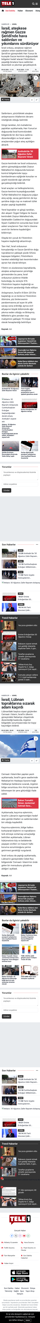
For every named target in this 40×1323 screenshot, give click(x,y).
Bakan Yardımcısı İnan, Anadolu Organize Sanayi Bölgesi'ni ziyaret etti (29, 937)
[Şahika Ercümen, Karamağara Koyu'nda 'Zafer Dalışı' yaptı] (10, 446)
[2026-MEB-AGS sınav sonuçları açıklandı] (29, 970)
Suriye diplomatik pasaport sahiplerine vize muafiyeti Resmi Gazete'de (28, 455)
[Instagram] (20, 1236)
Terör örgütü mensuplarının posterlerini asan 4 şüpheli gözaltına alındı (29, 391)
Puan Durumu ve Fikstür (28, 1249)
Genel (14, 24)
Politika (21, 604)
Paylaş (6, 99)
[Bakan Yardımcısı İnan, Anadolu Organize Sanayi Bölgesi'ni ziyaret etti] (29, 928)
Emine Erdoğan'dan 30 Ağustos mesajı (29, 410)
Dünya (32, 1288)
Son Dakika (10, 11)
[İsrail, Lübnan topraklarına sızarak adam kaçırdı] (20, 746)
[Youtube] (24, 1236)
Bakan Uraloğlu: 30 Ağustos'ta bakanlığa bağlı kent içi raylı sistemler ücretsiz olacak (9, 980)
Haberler (5, 24)
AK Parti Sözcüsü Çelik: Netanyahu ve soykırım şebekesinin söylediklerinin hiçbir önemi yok (27, 609)
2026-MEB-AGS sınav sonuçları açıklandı (28, 977)
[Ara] (33, 4)
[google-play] (20, 1280)
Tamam (27, 1320)
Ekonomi (29, 11)
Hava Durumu (29, 1242)
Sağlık (16, 1291)
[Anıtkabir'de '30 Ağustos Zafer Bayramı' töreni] (10, 382)
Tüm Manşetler (9, 1256)
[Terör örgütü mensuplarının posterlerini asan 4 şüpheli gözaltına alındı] (29, 382)
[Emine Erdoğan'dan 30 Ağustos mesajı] (29, 403)
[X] (16, 1236)
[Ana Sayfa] (3, 11)
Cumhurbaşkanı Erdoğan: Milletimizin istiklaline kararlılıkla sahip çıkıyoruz (27, 565)
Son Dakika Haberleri (26, 1257)
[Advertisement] (20, 519)
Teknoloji (8, 1291)
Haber (20, 11)
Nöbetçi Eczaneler (11, 1242)
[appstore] (20, 1273)
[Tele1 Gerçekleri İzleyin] (7, 3)
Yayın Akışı (30, 1291)
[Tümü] (37, 544)
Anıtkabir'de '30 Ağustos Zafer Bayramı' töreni (10, 389)
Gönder (6, 490)
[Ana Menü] (37, 4)
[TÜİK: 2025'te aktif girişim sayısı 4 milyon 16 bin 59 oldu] (29, 949)
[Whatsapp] (28, 1236)
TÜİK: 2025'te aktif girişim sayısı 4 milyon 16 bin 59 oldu (29, 957)
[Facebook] (12, 1236)
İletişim (20, 1294)
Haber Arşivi (8, 1263)
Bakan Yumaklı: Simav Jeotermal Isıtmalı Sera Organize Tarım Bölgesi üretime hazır (10, 958)
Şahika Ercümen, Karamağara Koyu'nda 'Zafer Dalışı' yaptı (9, 454)
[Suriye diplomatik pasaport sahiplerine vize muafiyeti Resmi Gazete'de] (29, 446)
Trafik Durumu (9, 1248)
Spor (22, 1291)
